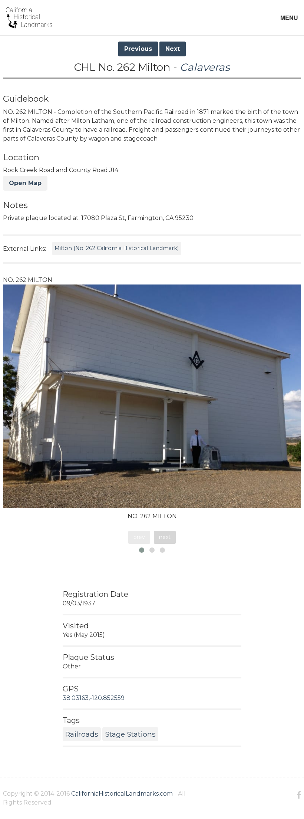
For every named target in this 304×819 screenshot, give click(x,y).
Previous (138, 48)
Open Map (25, 183)
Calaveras (205, 67)
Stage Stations (130, 734)
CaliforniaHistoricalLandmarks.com (122, 793)
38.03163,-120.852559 (94, 697)
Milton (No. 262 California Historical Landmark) (116, 248)
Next (172, 48)
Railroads (81, 734)
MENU (289, 17)
